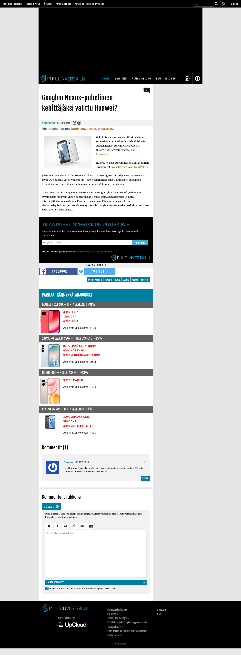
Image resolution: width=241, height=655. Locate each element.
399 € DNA (69, 316)
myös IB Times (118, 167)
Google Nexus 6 (95, 279)
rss (224, 4)
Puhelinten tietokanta (12, 3)
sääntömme (82, 251)
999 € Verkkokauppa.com (81, 355)
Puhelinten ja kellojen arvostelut (89, 3)
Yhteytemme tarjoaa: (66, 617)
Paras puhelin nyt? (167, 78)
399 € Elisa (70, 312)
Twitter (97, 271)
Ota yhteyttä (112, 614)
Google (126, 279)
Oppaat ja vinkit (33, 3)
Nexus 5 (108, 279)
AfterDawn (161, 609)
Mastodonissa (106, 128)
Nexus (117, 279)
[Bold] (49, 525)
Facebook (59, 271)
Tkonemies (68, 462)
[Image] (90, 525)
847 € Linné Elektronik (80, 346)
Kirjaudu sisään (51, 506)
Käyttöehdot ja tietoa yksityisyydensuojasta (127, 622)
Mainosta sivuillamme (117, 609)
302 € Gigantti (73, 380)
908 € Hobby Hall (75, 350)
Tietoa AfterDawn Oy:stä (118, 618)
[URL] (74, 525)
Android (144, 279)
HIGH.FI (160, 614)
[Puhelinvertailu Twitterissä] (187, 78)
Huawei (135, 279)
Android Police (138, 167)
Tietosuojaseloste (115, 626)
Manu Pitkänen (48, 123)
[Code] (82, 525)
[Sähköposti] (75, 123)
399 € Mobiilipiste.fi (77, 426)
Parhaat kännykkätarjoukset (67, 295)
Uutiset (106, 78)
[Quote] (65, 525)
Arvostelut (121, 78)
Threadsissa (91, 128)
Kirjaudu (234, 3)
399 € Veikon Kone (76, 416)
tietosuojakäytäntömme (102, 251)
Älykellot (48, 3)
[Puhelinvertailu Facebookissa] (197, 78)
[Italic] (57, 525)
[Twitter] (79, 123)
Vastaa (145, 478)
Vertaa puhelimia (63, 3)
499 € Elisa (70, 321)
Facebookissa (79, 128)
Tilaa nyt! (140, 242)
